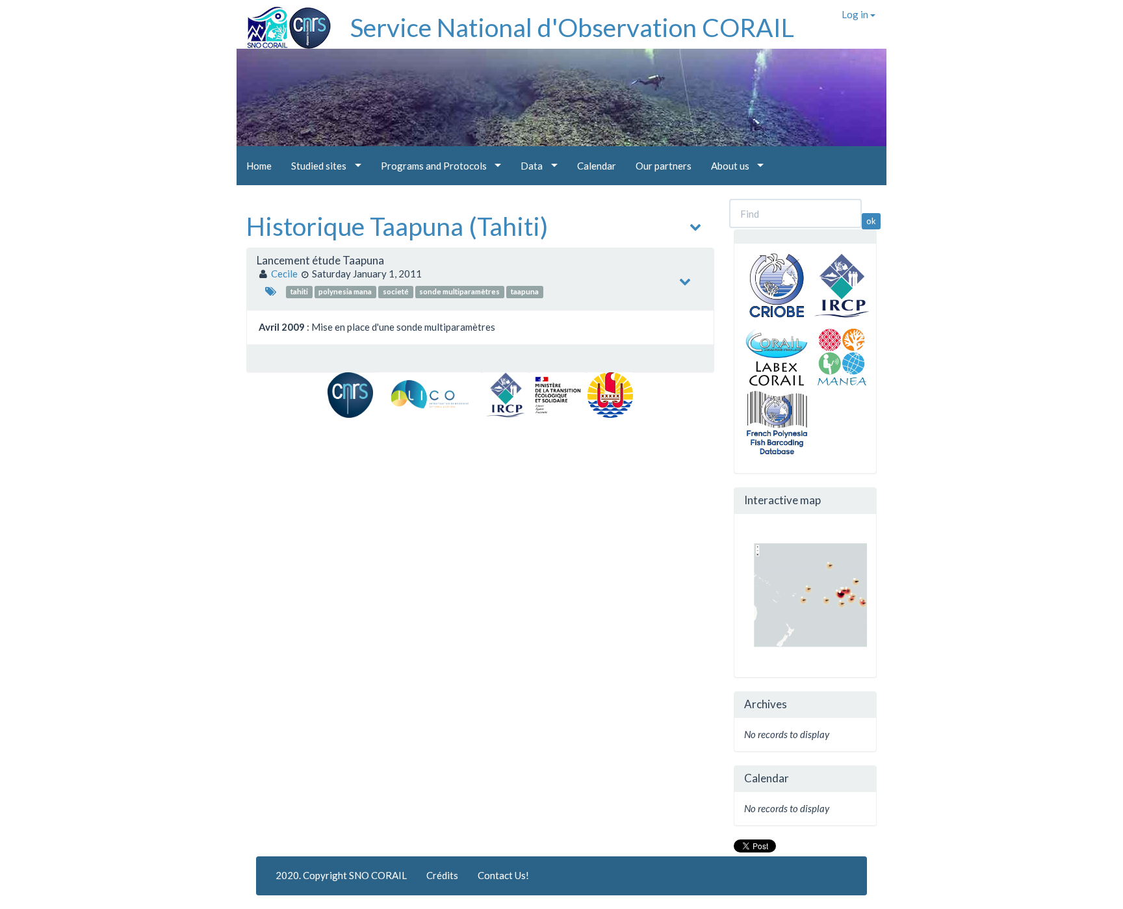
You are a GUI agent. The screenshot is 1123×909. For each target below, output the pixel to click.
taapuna (525, 291)
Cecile (284, 273)
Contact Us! (503, 875)
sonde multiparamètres (459, 291)
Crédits (442, 875)
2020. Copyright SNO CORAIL (341, 875)
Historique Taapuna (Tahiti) (397, 226)
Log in (856, 14)
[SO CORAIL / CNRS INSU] (284, 23)
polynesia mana (345, 291)
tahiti (299, 291)
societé (396, 291)
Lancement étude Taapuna (320, 260)
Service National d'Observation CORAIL (572, 27)
